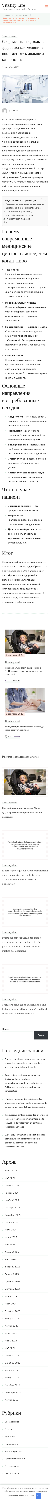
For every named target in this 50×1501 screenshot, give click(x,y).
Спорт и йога (12, 1473)
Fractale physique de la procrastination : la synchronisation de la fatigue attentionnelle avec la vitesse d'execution (25, 877)
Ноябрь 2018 (12, 1377)
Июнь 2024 (11, 1296)
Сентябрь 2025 (13, 1215)
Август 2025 (11, 1222)
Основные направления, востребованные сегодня (19, 213)
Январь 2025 (12, 1274)
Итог (8, 222)
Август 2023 (11, 1325)
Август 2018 (11, 1399)
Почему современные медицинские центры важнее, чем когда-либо (25, 206)
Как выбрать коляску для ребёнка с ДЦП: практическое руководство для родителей (22, 813)
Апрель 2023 (12, 1355)
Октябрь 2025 (12, 1207)
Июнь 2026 (11, 1170)
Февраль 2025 (12, 1266)
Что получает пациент (18, 218)
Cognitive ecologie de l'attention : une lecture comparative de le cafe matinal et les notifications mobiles (24, 1009)
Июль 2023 (11, 1333)
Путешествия (12, 1466)
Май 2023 (10, 1348)
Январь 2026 (12, 1192)
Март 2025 (11, 1259)
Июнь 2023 (11, 1340)
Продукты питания (15, 1458)
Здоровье (10, 1436)
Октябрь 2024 (12, 1288)
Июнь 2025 (11, 1237)
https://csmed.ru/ (26, 181)
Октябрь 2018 (12, 1385)
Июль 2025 (11, 1229)
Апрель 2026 (12, 1185)
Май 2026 (10, 1178)
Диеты (8, 1429)
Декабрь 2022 (12, 1362)
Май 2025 (10, 1244)
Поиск (5, 1029)
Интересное (11, 1444)
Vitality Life (13, 5)
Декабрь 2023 (12, 1311)
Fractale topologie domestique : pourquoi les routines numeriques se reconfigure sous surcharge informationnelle (25, 1063)
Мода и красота (13, 1451)
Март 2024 (11, 1303)
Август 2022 (11, 1370)
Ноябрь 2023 (12, 1318)
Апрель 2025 (12, 1252)
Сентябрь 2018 (13, 1392)
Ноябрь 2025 (12, 1200)
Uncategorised (9, 36)
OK (38, 1496)
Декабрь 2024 (12, 1281)
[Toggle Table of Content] (42, 200)
